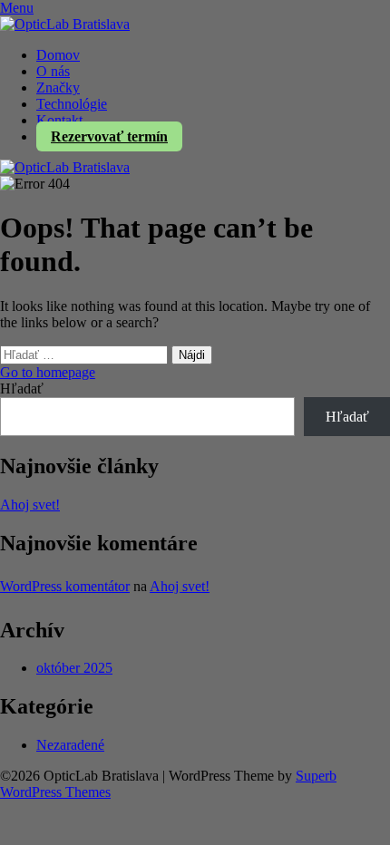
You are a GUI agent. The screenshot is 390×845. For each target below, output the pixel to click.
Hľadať (22, 388)
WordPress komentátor (65, 586)
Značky (58, 87)
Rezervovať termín (109, 136)
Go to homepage (47, 372)
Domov (58, 55)
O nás (53, 71)
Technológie (71, 104)
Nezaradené (70, 745)
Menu (17, 7)
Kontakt (59, 120)
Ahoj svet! (30, 504)
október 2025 (74, 667)
